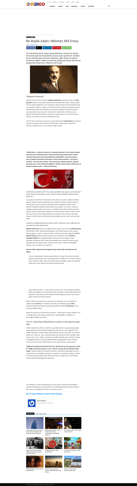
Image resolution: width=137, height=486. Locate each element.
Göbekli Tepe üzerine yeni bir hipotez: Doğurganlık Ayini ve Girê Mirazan (53, 470)
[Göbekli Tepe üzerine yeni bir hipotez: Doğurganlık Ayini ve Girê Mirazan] (53, 462)
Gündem (52, 6)
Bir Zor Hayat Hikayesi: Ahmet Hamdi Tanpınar (44, 394)
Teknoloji (74, 6)
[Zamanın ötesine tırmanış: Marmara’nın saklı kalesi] (72, 462)
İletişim (73, 2)
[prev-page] (27, 475)
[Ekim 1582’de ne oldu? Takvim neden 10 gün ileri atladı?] (72, 423)
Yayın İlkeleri (61, 2)
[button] (109, 6)
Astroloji (91, 6)
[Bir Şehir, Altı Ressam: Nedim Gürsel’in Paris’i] (53, 443)
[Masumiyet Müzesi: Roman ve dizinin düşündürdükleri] (34, 462)
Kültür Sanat (35, 35)
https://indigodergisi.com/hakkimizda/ (45, 403)
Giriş (49, 2)
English (77, 2)
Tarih (34, 37)
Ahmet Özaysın (34, 45)
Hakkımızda (54, 2)
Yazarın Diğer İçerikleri (41, 413)
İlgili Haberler (30, 413)
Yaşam (60, 6)
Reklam (67, 2)
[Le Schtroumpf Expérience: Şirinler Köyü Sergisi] (72, 443)
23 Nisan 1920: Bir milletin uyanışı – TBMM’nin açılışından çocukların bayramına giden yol (34, 452)
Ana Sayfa (28, 35)
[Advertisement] (68, 21)
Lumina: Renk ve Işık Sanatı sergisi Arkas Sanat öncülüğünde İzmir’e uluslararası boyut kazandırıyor (34, 432)
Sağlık (83, 6)
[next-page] (30, 475)
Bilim (67, 6)
